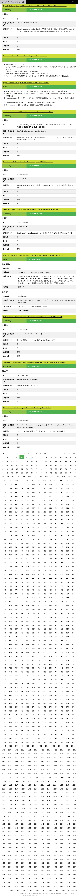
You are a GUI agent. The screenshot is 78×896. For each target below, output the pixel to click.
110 (75, 477)
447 (67, 578)
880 (16, 711)
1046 (22, 761)
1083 (29, 773)
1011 (29, 750)
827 (10, 695)
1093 (16, 777)
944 (10, 730)
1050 (48, 761)
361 (22, 555)
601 (56, 625)
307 (10, 539)
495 (44, 594)
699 (22, 656)
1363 (55, 863)
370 (73, 555)
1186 (74, 804)
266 (73, 524)
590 (67, 621)
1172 (61, 800)
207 (33, 508)
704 (50, 656)
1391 (3, 875)
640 (56, 637)
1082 (22, 773)
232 (27, 516)
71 (31, 469)
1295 (3, 843)
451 (16, 582)
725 (22, 664)
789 (16, 683)
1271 (3, 836)
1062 (48, 765)
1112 (61, 781)
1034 (22, 758)
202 (5, 508)
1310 (22, 847)
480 (33, 590)
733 (67, 664)
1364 (61, 863)
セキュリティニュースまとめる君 (13, 2)
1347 (29, 859)
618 (5, 633)
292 (73, 531)
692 (56, 652)
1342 (74, 855)
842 (22, 699)
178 (16, 500)
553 (5, 613)
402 (33, 566)
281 (10, 531)
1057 (16, 765)
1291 (55, 839)
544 (27, 609)
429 (39, 574)
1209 (68, 812)
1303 (55, 843)
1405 (16, 878)
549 (56, 609)
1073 (42, 769)
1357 (16, 863)
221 (39, 512)
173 (62, 496)
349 (27, 551)
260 (39, 524)
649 (33, 641)
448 (73, 578)
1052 (61, 761)
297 (27, 535)
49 (2, 465)
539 (73, 605)
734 (73, 664)
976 (44, 738)
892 (10, 715)
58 (46, 465)
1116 (10, 785)
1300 (35, 843)
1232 (61, 820)
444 (50, 578)
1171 (55, 800)
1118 (22, 785)
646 (16, 641)
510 (56, 598)
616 (67, 629)
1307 (3, 847)
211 (56, 508)
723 (10, 664)
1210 (74, 812)
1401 (68, 875)
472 (62, 586)
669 (73, 644)
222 (44, 512)
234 (39, 516)
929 (73, 722)
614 (56, 629)
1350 (48, 859)
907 (22, 719)
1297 (16, 843)
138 (10, 488)
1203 (29, 812)
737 (16, 668)
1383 (29, 871)
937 (44, 726)
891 (5, 715)
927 (62, 722)
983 (10, 742)
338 (39, 547)
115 (27, 481)
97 (3, 477)
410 (5, 570)
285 (33, 531)
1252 (35, 828)
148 (67, 488)
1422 (48, 882)
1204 (35, 812)
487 (73, 590)
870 (33, 707)
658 (10, 644)
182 (39, 500)
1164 (10, 800)
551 (67, 609)
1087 (55, 773)
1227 (29, 820)
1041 (68, 758)
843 (27, 699)
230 (16, 516)
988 (39, 742)
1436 (61, 886)
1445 (43, 890)
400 (22, 566)
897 (39, 715)
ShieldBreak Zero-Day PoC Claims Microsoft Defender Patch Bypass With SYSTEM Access (34, 362)
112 (11, 481)
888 (62, 711)
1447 (56, 890)
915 (67, 719)
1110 (48, 781)
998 (22, 746)
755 (44, 672)
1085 (42, 773)
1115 (4, 785)
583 (27, 621)
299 (39, 535)
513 (73, 598)
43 (51, 461)
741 (39, 668)
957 (10, 734)
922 (33, 722)
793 (39, 683)
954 (67, 730)
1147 (55, 793)
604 (73, 625)
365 (44, 555)
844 (33, 699)
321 (16, 543)
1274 (22, 836)
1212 (9, 816)
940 (62, 726)
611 (39, 629)
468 (39, 586)
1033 (16, 758)
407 (62, 566)
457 (50, 582)
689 (39, 652)
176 (5, 500)
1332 (9, 855)
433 (62, 574)
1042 (74, 758)
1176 (10, 804)
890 (73, 711)
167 (27, 496)
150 (5, 492)
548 (50, 609)
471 (56, 586)
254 (5, 524)
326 (44, 543)
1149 (67, 793)
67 (12, 469)
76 (56, 469)
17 (2, 457)
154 (27, 492)
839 (5, 699)
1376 (61, 867)
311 (33, 539)
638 (44, 637)
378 (44, 559)
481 (39, 590)
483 (50, 590)
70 (27, 469)
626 (50, 633)
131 (44, 485)
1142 (23, 793)
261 (44, 524)
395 (67, 563)
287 (44, 531)
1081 (16, 773)
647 (22, 641)
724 (16, 664)
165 (16, 496)
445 (56, 578)
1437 (68, 886)
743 (50, 668)
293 (5, 535)
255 (10, 524)
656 (73, 641)
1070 (22, 769)
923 (39, 722)
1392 (9, 875)
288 (50, 531)
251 (62, 520)
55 (31, 465)
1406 (22, 878)
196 (44, 504)
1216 (35, 816)
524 (62, 602)
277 (62, 527)
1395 (29, 875)
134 (62, 485)
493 (33, 594)
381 (62, 559)
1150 (74, 793)
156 (39, 492)
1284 (9, 839)
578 (73, 617)
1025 (42, 754)
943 (5, 730)
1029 (68, 754)
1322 (22, 851)
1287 (29, 839)
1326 (48, 851)
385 (10, 563)
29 (61, 457)
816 (22, 691)
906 (16, 719)
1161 (67, 797)
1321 (16, 851)
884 (39, 711)
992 (62, 742)
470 (50, 586)
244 (22, 520)
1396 (35, 875)
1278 (48, 836)
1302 (48, 843)
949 (39, 730)
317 (67, 539)
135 (67, 485)
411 (10, 570)
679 (56, 648)
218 (22, 512)
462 (5, 586)
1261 (16, 832)
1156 (35, 797)
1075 (55, 769)
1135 (55, 789)
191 (16, 504)
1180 (35, 804)
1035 (29, 758)
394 (62, 563)
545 (33, 609)
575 (56, 617)
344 (73, 547)
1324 (35, 851)
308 (16, 539)
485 (62, 590)
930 (5, 726)
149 (73, 488)
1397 (42, 875)
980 (67, 738)
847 (50, 699)
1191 (29, 808)
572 (39, 617)
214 (73, 508)
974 (33, 738)
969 (5, 738)
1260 (9, 832)
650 (39, 641)
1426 (74, 882)
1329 (68, 851)
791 (27, 683)
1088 (61, 773)
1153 (16, 797)
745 (62, 668)
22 (27, 457)
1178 (23, 804)
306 (5, 539)
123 (72, 481)
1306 (74, 843)
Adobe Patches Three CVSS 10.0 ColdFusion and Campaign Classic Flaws (28, 112)
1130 (23, 789)
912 (50, 719)
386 (16, 563)
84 (17, 473)
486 (67, 590)
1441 (17, 890)
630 (73, 633)
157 (44, 492)
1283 (3, 839)
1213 (16, 816)
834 (50, 695)
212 (62, 508)
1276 (35, 836)
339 (44, 547)
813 (5, 691)
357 (73, 551)
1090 (74, 773)
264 (62, 524)
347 (16, 551)
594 (16, 625)
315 (56, 539)
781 (44, 680)
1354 (74, 859)
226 (67, 512)
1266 (48, 832)
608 (22, 629)
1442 (23, 890)
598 (39, 625)
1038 (48, 758)
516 (16, 602)
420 (62, 570)
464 (16, 586)
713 (27, 660)
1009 (16, 750)
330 (67, 543)
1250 (22, 828)
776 (16, 680)
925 (50, 722)
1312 (35, 847)
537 (62, 605)
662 (33, 644)
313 (44, 539)
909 (33, 719)
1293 (68, 839)
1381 (16, 871)
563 (62, 613)
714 (33, 660)
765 (27, 676)
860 (50, 703)
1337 (42, 855)
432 (56, 574)
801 (10, 687)
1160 (61, 797)
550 (62, 609)
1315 (55, 847)
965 (56, 734)
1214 (22, 816)
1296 (9, 843)
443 (44, 578)
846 (44, 699)
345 (5, 551)
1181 (42, 804)
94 (66, 473)
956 (5, 734)
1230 (48, 820)
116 (33, 481)
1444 (36, 890)
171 (50, 496)
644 (5, 641)
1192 (35, 808)
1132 (35, 789)
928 (67, 722)
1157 (42, 797)
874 (56, 707)
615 (62, 629)
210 (50, 508)
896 (33, 715)
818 (33, 691)
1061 (42, 765)
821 (50, 691)
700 (27, 656)
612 (44, 629)
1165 (16, 800)
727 (33, 664)
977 (50, 738)
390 (39, 563)
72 (36, 469)
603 (67, 625)
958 (16, 734)
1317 (68, 847)
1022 (22, 754)
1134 (48, 789)
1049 (42, 761)
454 (33, 582)
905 (10, 719)
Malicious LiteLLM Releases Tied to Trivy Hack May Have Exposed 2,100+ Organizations (33, 255)
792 (33, 683)
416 (39, 570)
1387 (55, 871)
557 (27, 613)
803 (22, 687)
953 (62, 730)
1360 (35, 863)
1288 (35, 839)
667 (62, 644)
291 (67, 531)
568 (16, 617)
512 (67, 598)
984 (16, 742)
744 (56, 668)
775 (10, 680)
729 (44, 664)
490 (16, 594)
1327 (55, 851)
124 (5, 485)
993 (67, 742)
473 (67, 586)
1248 (9, 828)
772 (67, 676)
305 (73, 535)
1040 (61, 758)
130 (39, 485)
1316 (61, 847)
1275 (29, 836)
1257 (68, 828)
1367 (3, 867)
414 (27, 570)
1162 (74, 797)
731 (56, 664)
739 (27, 668)
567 (10, 617)
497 (56, 594)
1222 (74, 816)
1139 (3, 793)
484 (56, 590)
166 (22, 496)
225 (62, 512)
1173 (67, 800)
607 (16, 629)
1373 (42, 867)
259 (33, 524)
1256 (61, 828)
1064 (61, 765)
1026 (48, 754)
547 (44, 609)
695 (73, 652)
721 (73, 660)
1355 (3, 863)
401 (27, 566)
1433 (42, 886)
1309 (16, 847)
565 (73, 613)
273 (39, 527)
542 (16, 609)
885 (44, 711)
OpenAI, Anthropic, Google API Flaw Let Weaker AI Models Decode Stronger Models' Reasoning (35, 6)
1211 (3, 816)
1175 (3, 804)
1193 (42, 808)
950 (44, 730)
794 (44, 683)
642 (67, 637)
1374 (48, 867)
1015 (55, 750)
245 (27, 520)
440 (27, 578)
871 (39, 707)
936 (39, 726)
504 (22, 598)
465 (22, 586)
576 (62, 617)
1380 (9, 871)
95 (71, 473)
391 (44, 563)
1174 (74, 800)
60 (56, 465)
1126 (74, 785)
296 (22, 535)
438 (16, 578)
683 (5, 652)
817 (27, 691)
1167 (29, 800)
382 (67, 559)
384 (5, 563)
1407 (29, 878)
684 (10, 652)
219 (27, 512)
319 (5, 543)
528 (10, 605)
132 (50, 485)
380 (56, 559)
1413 (68, 878)
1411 (55, 878)
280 (5, 531)
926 (56, 722)
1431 (29, 886)
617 (73, 629)
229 (10, 516)
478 (22, 590)
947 (27, 730)
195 (39, 504)
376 (33, 559)
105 (46, 477)
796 (56, 683)
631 (5, 637)
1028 (61, 754)
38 (27, 461)
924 (44, 722)
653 (56, 641)
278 (67, 527)
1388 (61, 871)
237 (56, 516)
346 (10, 551)
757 (56, 672)
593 (10, 625)
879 (10, 711)
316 (62, 539)
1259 (3, 832)
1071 (29, 769)
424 (10, 574)
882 (27, 711)
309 (22, 539)
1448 (62, 890)
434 (67, 574)
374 (22, 559)
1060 (35, 765)
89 (41, 473)
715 (39, 660)
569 (22, 617)
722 (5, 664)
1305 (68, 843)
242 (10, 520)
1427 (3, 886)
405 (50, 566)
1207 (55, 812)
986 (27, 742)
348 (22, 551)
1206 (48, 812)
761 (5, 676)
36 (17, 461)
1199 (3, 812)
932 (16, 726)
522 (50, 602)
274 (44, 527)
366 (50, 555)
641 (62, 637)
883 (33, 711)
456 (44, 582)
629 (67, 633)
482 (44, 590)
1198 (74, 808)
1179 (29, 804)
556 (22, 613)
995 (5, 746)
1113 (67, 781)
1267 (55, 832)
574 (50, 617)
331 (73, 543)
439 (22, 578)
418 (50, 570)
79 (71, 469)
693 (62, 652)
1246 (74, 824)
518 (27, 602)
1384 (35, 871)
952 (56, 730)
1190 (23, 808)
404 (44, 566)
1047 (29, 761)
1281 (68, 836)
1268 (61, 832)
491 (22, 594)
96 (75, 473)
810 (62, 687)
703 (44, 656)
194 (33, 504)
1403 (3, 878)
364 (39, 555)
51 (12, 465)
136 (73, 485)
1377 (68, 867)
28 (56, 457)
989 (44, 742)
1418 (22, 882)
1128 (10, 789)
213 (67, 508)
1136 (61, 789)
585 (39, 621)
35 (12, 461)
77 (61, 469)
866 (10, 707)
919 (16, 722)
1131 (29, 789)
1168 (35, 800)
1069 (16, 769)
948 (33, 730)
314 (50, 539)
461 (73, 582)
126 (16, 485)
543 (22, 609)
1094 (23, 777)
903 (73, 715)
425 (16, 574)
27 (51, 457)
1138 (74, 789)
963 (44, 734)
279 (73, 527)
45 (61, 461)
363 (33, 555)
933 (22, 726)
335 (22, 547)
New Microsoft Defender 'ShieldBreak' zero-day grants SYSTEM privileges (28, 162)
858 (39, 703)
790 (22, 683)
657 (5, 644)
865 (5, 707)
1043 (3, 761)
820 (44, 691)
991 (56, 742)
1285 (16, 839)
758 (62, 672)
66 (7, 469)
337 (33, 547)
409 (73, 566)
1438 (74, 886)
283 (22, 531)
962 (39, 734)
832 (39, 695)
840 (10, 699)
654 (62, 641)
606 (10, 629)
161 (67, 492)
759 (67, 672)
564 (67, 613)
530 (22, 605)
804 (28, 687)
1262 (22, 832)
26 (46, 457)
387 (22, 563)
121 (61, 481)
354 (56, 551)
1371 (29, 867)
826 (5, 695)
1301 (42, 843)
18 (7, 457)
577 (67, 617)
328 (56, 543)
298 (33, 535)
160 (62, 492)
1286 (22, 839)
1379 (3, 871)
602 (62, 625)
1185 (67, 804)
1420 (35, 882)
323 (27, 543)
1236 (9, 824)
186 (62, 500)
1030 (74, 754)
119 (50, 481)
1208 (61, 812)
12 (54, 453)
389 (33, 563)
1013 (42, 750)
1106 (23, 781)
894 (22, 715)
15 (69, 453)
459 (62, 582)
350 (33, 551)
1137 (67, 789)
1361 (42, 863)
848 (56, 699)
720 (67, 660)
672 (16, 648)
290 (62, 531)
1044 (9, 761)
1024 (35, 754)
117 (39, 481)
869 (27, 707)
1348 (35, 859)
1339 (55, 855)
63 (71, 465)
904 (5, 719)
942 (73, 726)
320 (10, 543)
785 (67, 680)
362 (27, 555)
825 (73, 691)
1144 (35, 793)
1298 (22, 843)
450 (10, 582)
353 (50, 551)
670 (5, 648)
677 (44, 648)
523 (56, 602)
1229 (42, 820)
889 (67, 711)
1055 (3, 765)
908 (28, 719)
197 (50, 504)
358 (5, 555)
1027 (55, 754)
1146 (48, 793)
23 (31, 457)
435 (73, 574)
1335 (29, 855)
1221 (68, 816)
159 (56, 492)
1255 (55, 828)
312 (39, 539)
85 (22, 473)
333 (10, 547)
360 (16, 555)
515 (10, 602)
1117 (16, 785)
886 (50, 711)
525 (67, 602)
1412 (61, 878)
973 (27, 738)
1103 (4, 781)
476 (10, 590)
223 (50, 512)
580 (10, 621)
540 (5, 609)
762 (10, 676)
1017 (68, 750)
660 (22, 644)
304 (67, 535)
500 (73, 594)
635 (27, 637)
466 (27, 586)
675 (33, 648)
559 (39, 613)
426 (22, 574)
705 (56, 656)
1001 (40, 746)
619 (10, 633)
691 (50, 652)
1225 (16, 820)
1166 (23, 800)
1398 (48, 875)
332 (5, 547)
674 (27, 648)
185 (56, 500)
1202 (22, 812)
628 (62, 633)
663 (39, 644)
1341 (68, 855)
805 (33, 687)
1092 (10, 777)
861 (56, 703)
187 (67, 500)
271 (27, 527)
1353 (68, 859)
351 (39, 551)
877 (73, 707)
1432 (35, 886)
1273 (16, 836)
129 (33, 485)
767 (39, 676)
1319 (3, 851)
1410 (48, 878)
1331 (3, 855)
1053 (68, 761)
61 (61, 465)
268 (10, 527)
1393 (16, 875)
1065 (68, 765)
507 (39, 598)
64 (75, 465)
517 (22, 602)
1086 (48, 773)
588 (56, 621)
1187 (3, 808)
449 (5, 582)
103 (35, 477)
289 (56, 531)
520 (39, 602)
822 (56, 691)
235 (44, 516)
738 (22, 668)
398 (10, 566)
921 (27, 722)
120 (55, 481)
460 (67, 582)
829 (22, 695)
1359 (29, 863)
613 (50, 629)
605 (5, 629)
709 (5, 660)
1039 (55, 758)
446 (62, 578)
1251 (29, 828)
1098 (49, 777)
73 (41, 469)
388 (27, 563)
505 (28, 598)
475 (5, 590)
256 (16, 524)
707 (67, 656)
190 (10, 504)
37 (22, 461)
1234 (74, 820)
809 (56, 687)
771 (62, 676)
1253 (42, 828)
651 (44, 641)
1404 (9, 878)
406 (56, 566)
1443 (30, 890)
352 (44, 551)
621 (22, 633)
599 (44, 625)
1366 (74, 863)
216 (10, 512)
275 (50, 527)
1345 (16, 859)
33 (2, 461)
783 (56, 680)
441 (33, 578)
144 (44, 488)
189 (5, 504)
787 (5, 683)
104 (41, 477)
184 (50, 500)
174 (67, 496)
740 (33, 668)
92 (56, 473)
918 (10, 722)
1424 (61, 882)
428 (33, 574)
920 (22, 722)
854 (16, 703)
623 (33, 633)
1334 (22, 855)
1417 (16, 882)
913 (56, 719)
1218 (48, 816)
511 (62, 598)
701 (33, 656)
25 (41, 457)
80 (75, 469)
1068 (9, 769)
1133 (42, 789)
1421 (42, 882)
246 (33, 520)
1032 (9, 758)
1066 (74, 765)
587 (50, 621)
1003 (53, 746)
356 (67, 551)
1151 (3, 797)
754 (39, 672)
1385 (42, 871)
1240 (35, 824)
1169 (42, 800)
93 (61, 473)
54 (27, 465)
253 (73, 520)
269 (16, 527)
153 (22, 492)
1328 (61, 851)
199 (62, 504)
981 (73, 738)
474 (73, 586)
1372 (35, 867)
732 (62, 664)
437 (10, 578)
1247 (3, 828)
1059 (29, 765)
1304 (61, 843)
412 (16, 570)
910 (39, 719)
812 (73, 687)
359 (10, 555)
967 (67, 734)
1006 (72, 746)
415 (33, 570)
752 (27, 672)
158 (50, 492)
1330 (74, 851)
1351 (55, 859)
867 (16, 707)
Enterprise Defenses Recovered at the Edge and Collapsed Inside (25, 56)
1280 (61, 836)
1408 (35, 878)
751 (22, 672)
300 (44, 535)
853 (10, 703)
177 (10, 500)
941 (67, 726)
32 (75, 457)
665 (50, 644)
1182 (48, 804)
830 (27, 695)
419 (56, 570)
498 (62, 594)
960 (27, 734)
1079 (3, 773)
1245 (68, 824)
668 (67, 644)
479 (27, 590)
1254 (48, 828)
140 (22, 488)
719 (62, 660)
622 (27, 633)
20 (17, 457)
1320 (9, 851)
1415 (3, 882)
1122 (48, 785)
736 (10, 668)
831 (33, 695)
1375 (55, 867)
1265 (42, 832)
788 (10, 683)
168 (33, 496)
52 (17, 465)
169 (39, 496)
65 (2, 469)
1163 (3, 800)
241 (5, 520)
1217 (42, 816)
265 (67, 524)
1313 (42, 847)
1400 (61, 875)
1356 (9, 863)
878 (5, 711)
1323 (29, 851)
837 (67, 695)
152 (16, 492)
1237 (16, 824)
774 (5, 680)
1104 (10, 781)
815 (16, 691)
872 (44, 707)
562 (56, 613)
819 (39, 691)
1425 (68, 882)
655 (67, 641)
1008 (9, 750)
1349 (42, 859)
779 (33, 680)
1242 (48, 824)
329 (62, 543)
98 (8, 477)
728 (39, 664)
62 (66, 465)
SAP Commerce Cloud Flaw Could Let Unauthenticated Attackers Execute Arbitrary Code (32, 317)
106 (52, 477)
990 (50, 742)
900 (56, 715)
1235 (3, 824)
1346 (22, 859)
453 (27, 582)
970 (10, 738)
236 (50, 516)
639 (50, 637)
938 (50, 726)
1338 (48, 855)
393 (56, 563)
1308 (9, 847)
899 (50, 715)
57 (41, 465)
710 (10, 660)
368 (62, 555)
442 (39, 578)
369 (67, 555)
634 (22, 637)
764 (22, 676)
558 (33, 613)
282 (16, 531)
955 (73, 730)
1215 (29, 816)
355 (62, 551)
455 (39, 582)
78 (66, 469)
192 (22, 504)
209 (45, 508)
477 (16, 590)
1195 (55, 808)
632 (10, 637)
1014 (48, 750)
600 (50, 625)
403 (39, 566)
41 (41, 461)
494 (39, 594)
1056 (9, 765)
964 (50, 734)
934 (27, 726)
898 (44, 715)
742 (44, 668)
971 (16, 738)
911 (45, 719)
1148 (61, 793)
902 (67, 715)
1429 (16, 886)
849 (62, 699)
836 (62, 695)
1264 (35, 832)
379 (50, 559)
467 (33, 586)
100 (18, 477)
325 (39, 543)
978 (56, 738)
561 (50, 613)
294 (10, 535)
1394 (22, 875)
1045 (16, 761)
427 (27, 574)
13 (59, 453)
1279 (55, 836)
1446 (49, 890)
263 (56, 524)
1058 (22, 765)
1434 (48, 886)
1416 (9, 882)
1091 (3, 777)
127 (22, 485)
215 (5, 512)
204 (16, 508)
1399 (55, 875)
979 (62, 738)
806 (39, 687)
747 (73, 668)
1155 (29, 797)
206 (28, 508)
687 (27, 652)
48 (75, 461)
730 (50, 664)
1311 (29, 847)
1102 (74, 777)
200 (67, 504)
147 (62, 488)
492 (27, 594)
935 (33, 726)
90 (46, 473)
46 (66, 461)
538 (67, 605)
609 (28, 629)
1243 (55, 824)
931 (10, 726)
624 (39, 633)
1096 (36, 777)
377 (39, 559)
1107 (29, 781)
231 (22, 516)
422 (73, 570)
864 (73, 703)
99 (13, 477)
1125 (67, 785)
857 (33, 703)
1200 (9, 812)
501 (5, 598)
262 (50, 524)
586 (44, 621)
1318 (74, 847)
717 (50, 660)
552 (73, 609)
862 (62, 703)
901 (62, 715)
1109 (42, 781)
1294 (74, 839)
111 (5, 481)
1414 (74, 878)
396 (73, 563)
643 (73, 637)
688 (33, 652)
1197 (67, 808)
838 (73, 695)
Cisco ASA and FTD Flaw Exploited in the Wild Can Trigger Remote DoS (27, 408)
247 (39, 520)
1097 (42, 777)
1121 (42, 785)
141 (27, 488)
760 (73, 672)
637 (39, 637)
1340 (61, 855)
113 (16, 481)
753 (33, 672)
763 (16, 676)
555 (16, 613)
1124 (61, 785)
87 (31, 473)
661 (27, 644)
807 (45, 687)
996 (10, 746)
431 (50, 574)
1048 (35, 761)
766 (33, 676)
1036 (35, 758)
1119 (29, 785)
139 (16, 488)
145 (50, 488)
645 (10, 641)
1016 (61, 750)
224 (56, 512)
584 (33, 621)
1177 (16, 804)
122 (67, 481)
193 (27, 504)
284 (27, 531)
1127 (3, 789)
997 (16, 746)
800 (5, 687)
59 (51, 465)
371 (5, 559)
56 (36, 465)
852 (5, 703)
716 (44, 660)
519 (33, 602)
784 (62, 680)
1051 (55, 761)
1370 (22, 867)
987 (33, 742)
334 (16, 547)
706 (62, 656)
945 (16, 730)
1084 (35, 773)
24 (36, 457)
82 (7, 473)
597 (33, 625)
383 (73, 559)
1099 (55, 777)
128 (27, 485)
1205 (42, 812)
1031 (3, 758)
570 (27, 617)
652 (50, 641)
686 (22, 652)
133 (56, 485)
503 (16, 598)
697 (10, 656)
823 (62, 691)
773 (73, 676)
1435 (55, 886)
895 (27, 715)
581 (16, 621)
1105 (16, 781)
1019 (3, 754)
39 (31, 461)
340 (50, 547)
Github (74, 2)
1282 (74, 836)
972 (22, 738)
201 (73, 504)
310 (28, 539)
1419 (29, 882)
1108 (36, 781)
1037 (42, 758)
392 (50, 563)
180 (27, 500)
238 (62, 516)
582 (22, 621)
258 (27, 524)
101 (23, 477)
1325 (42, 851)
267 (5, 527)
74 (46, 469)
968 (73, 734)
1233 (68, 820)
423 (5, 574)
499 (67, 594)
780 (39, 680)
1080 (9, 773)
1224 (9, 820)
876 (67, 707)
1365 (68, 863)
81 (2, 473)
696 (5, 656)
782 (50, 680)
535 (50, 605)
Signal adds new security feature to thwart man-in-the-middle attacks (26, 83)
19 (12, 457)
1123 (54, 785)
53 (22, 465)
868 (22, 707)
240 (73, 516)
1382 (22, 871)
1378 (74, 867)
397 (5, 566)
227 (73, 512)
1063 (55, 765)
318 (73, 539)
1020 (9, 754)
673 (22, 648)
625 (44, 633)
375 (27, 559)
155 (33, 492)
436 (5, 578)
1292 (61, 839)
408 (67, 566)
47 (71, 461)
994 (73, 742)
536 (56, 605)
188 (73, 500)
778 (27, 680)
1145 (42, 793)
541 (10, 609)
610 (33, 629)
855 (22, 703)
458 (56, 582)
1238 (22, 824)
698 (16, 656)
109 (69, 477)
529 (16, 605)
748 (5, 672)
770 (56, 676)
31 (71, 457)
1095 (29, 777)
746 (67, 668)
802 (16, 687)
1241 (42, 824)
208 (39, 508)
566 (5, 617)
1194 (48, 808)
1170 (48, 800)
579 (5, 621)
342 (62, 547)
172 (56, 496)
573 (44, 617)
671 (10, 648)
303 (62, 535)
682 (73, 648)
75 (51, 469)
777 (22, 680)
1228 (35, 820)
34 (7, 461)
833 (44, 695)
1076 (61, 769)
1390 (74, 871)
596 (27, 625)
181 (33, 500)
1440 (10, 890)
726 (27, 664)
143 (39, 488)
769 (50, 676)
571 (33, 617)
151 (10, 492)
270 (22, 527)
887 (56, 711)
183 (44, 500)
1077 (68, 769)
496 (50, 594)
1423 (55, 882)
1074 (48, 769)
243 (16, 520)
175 (73, 496)
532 (33, 605)
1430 (22, 886)
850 (67, 699)
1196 (61, 808)
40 (36, 461)
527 (5, 605)
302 (56, 535)
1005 (66, 746)
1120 (35, 785)
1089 (68, 773)
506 (33, 598)
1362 (48, 863)
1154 (23, 797)
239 (67, 516)
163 (5, 496)
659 (16, 644)
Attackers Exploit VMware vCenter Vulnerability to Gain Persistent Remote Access (30, 210)
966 (62, 734)
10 (45, 453)
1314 (48, 847)
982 (5, 742)
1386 (48, 871)
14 (64, 453)
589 (62, 621)
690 (44, 652)
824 (67, 691)
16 (74, 453)
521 (44, 602)
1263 (29, 832)
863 (67, 703)
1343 (3, 859)
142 (33, 488)
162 (73, 492)
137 (5, 488)
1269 (68, 832)
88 (36, 473)
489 (10, 594)
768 (44, 676)
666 (56, 644)
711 (16, 660)
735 (5, 668)
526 (73, 602)
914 (62, 719)
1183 (55, 804)
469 (44, 586)
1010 (22, 750)
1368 (9, 867)
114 (22, 481)
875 (62, 707)
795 (50, 683)
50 (7, 465)
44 (56, 461)
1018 (74, 750)
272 (33, 527)
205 (22, 508)
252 (67, 520)
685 (16, 652)
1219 (55, 816)
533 (39, 605)
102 (29, 477)
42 (46, 461)
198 (56, 504)
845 (39, 699)
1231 (55, 820)
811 (67, 687)
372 (10, 559)
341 (56, 547)
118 (44, 481)
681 (67, 648)
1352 (61, 859)
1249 (16, 828)
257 (22, 524)
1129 (16, 789)
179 (22, 500)
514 (5, 602)
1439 (4, 890)
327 (50, 543)
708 (73, 656)
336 (27, 547)
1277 (42, 836)
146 (56, 488)
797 (62, 683)
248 (44, 520)
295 (16, 535)
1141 (16, 793)
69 (22, 469)
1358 (22, 863)
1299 (29, 843)
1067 (3, 769)
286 (39, 531)
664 (44, 644)
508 (45, 598)
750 (16, 672)
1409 (42, 878)
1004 (59, 746)
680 (62, 648)
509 (50, 598)
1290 (48, 839)
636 (33, 637)
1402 (74, 875)
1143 (29, 793)
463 (10, 586)
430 (44, 574)
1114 (73, 781)
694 (67, 652)
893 (16, 715)
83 (12, 473)
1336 (35, 855)
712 (22, 660)
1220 (61, 816)
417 (44, 570)
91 (51, 473)
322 (22, 543)
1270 (74, 832)
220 (33, 512)
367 (56, 555)
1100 (61, 777)
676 (39, 648)
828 (16, 695)
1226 (22, 820)
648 (27, 641)
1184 (61, 804)
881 (22, 711)
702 (39, 656)
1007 (3, 750)
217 (16, 512)
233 (33, 516)
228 (5, 516)
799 (73, 683)
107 (58, 477)
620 (16, 633)
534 (44, 605)
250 (56, 520)
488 (5, 594)
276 (56, 527)
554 (10, 613)
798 (67, 683)
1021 (16, 754)
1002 (46, 746)
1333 (16, 855)
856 (27, 703)
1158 (48, 797)
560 (44, 613)
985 (22, 742)
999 (27, 746)
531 (27, 605)
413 (22, 570)
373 (16, 559)
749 (10, 672)
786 (73, 680)
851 (73, 699)
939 (56, 726)
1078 (74, 769)
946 (22, 730)
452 (22, 582)
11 (49, 453)
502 (10, 598)
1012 (35, 750)
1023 (29, 754)
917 (5, 722)
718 (56, 660)
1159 (55, 797)
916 (73, 719)
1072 (35, 769)
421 (67, 570)
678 (50, 648)
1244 (61, 824)
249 (50, 520)
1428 (9, 886)
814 (10, 691)
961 (33, 734)
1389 (68, 871)
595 (22, 625)
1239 (29, 824)
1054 (74, 761)
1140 (10, 793)
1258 (74, 828)
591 (73, 621)
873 (50, 707)
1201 (16, 812)
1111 (55, 781)
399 (16, 566)
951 (50, 730)
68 (17, 469)
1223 (3, 820)
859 (44, 703)
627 (56, 633)
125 (10, 485)
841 (16, 699)
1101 (68, 777)
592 (5, 625)
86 (27, 473)
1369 (16, 867)
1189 (16, 808)
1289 (42, 839)
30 (66, 457)
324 (33, 543)
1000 (33, 746)
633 (16, 637)
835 (56, 695)
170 (44, 496)
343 (67, 547)
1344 (9, 859)
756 (50, 672)
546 (39, 609)
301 (50, 535)
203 (10, 508)
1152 (10, 797)
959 (22, 734)
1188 (10, 808)
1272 (9, 836)
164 (10, 496)
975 (39, 738)
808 (50, 687)
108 (63, 477)
